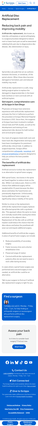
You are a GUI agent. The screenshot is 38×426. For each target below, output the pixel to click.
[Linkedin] (12, 362)
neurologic (27, 151)
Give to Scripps (20, 391)
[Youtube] (30, 362)
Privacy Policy (26, 405)
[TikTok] (21, 362)
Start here (19, 347)
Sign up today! (31, 386)
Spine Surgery (20, 9)
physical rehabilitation (10, 154)
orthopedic (18, 151)
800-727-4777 (13, 306)
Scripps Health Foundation (24, 396)
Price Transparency (26, 409)
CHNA (28, 413)
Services (10, 9)
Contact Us (21, 370)
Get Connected (20, 380)
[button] (10, 423)
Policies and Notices (13, 405)
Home (4, 9)
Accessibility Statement (16, 413)
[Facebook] (7, 362)
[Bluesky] (16, 362)
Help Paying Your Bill (12, 409)
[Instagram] (26, 362)
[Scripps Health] (8, 3)
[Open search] (31, 3)
